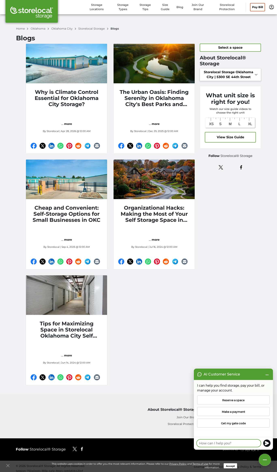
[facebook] (241, 167)
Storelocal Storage (91, 28)
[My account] (271, 7)
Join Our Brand (187, 417)
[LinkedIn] (51, 145)
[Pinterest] (69, 145)
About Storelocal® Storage (173, 410)
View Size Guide (230, 137)
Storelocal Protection (183, 424)
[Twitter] (42, 145)
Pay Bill (257, 7)
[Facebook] (33, 145)
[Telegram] (87, 145)
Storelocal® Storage (41, 449)
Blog (179, 7)
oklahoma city (62, 28)
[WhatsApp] (60, 145)
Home (21, 28)
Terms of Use (200, 463)
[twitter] (221, 167)
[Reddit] (78, 145)
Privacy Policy (178, 463)
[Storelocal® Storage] (31, 13)
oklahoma (38, 28)
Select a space (230, 47)
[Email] (96, 145)
